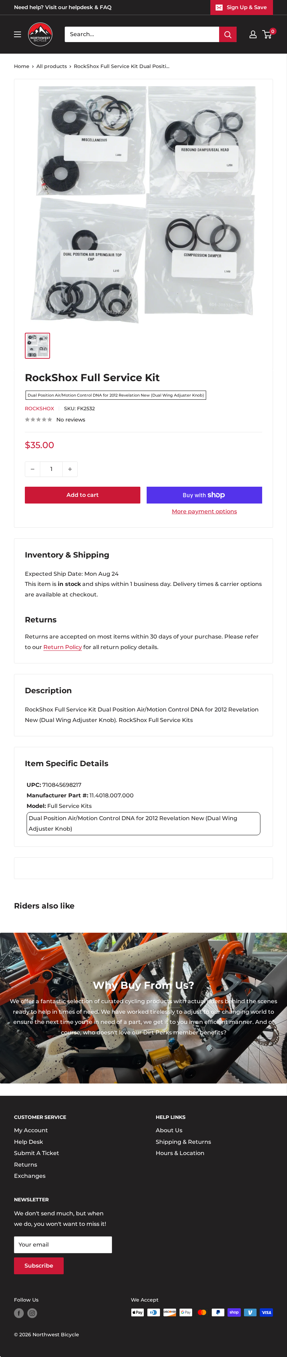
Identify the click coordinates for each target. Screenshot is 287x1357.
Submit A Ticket (36, 1153)
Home (21, 66)
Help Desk (28, 1142)
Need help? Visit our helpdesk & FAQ (63, 7)
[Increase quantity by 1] (70, 469)
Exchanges (30, 1176)
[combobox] (142, 34)
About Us (169, 1130)
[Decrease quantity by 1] (32, 469)
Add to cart (82, 495)
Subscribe (38, 1265)
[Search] (228, 34)
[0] (267, 34)
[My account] (253, 34)
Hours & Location (180, 1153)
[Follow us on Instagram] (32, 1313)
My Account (31, 1130)
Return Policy (62, 647)
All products (51, 66)
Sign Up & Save (247, 7)
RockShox (39, 408)
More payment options (204, 511)
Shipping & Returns (183, 1142)
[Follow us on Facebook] (19, 1313)
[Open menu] (17, 34)
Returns (25, 1164)
